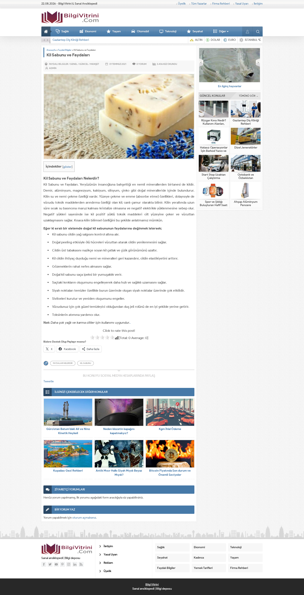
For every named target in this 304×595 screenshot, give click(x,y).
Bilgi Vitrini (152, 584)
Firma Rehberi (221, 3)
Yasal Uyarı (241, 3)
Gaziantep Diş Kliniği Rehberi (71, 40)
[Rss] (81, 564)
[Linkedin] (74, 564)
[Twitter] (50, 564)
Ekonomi (90, 31)
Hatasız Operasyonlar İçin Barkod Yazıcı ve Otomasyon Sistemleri (213, 151)
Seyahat (198, 31)
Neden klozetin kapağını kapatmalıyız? (119, 431)
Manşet (94, 64)
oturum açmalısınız (84, 517)
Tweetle (48, 381)
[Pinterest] (62, 564)
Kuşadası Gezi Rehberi (68, 470)
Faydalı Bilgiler (65, 49)
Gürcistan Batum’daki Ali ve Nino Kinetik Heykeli (68, 431)
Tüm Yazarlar (199, 3)
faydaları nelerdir (63, 363)
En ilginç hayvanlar (229, 86)
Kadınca (199, 557)
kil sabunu (85, 363)
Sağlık (65, 31)
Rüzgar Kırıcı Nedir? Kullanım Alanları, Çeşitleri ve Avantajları (214, 124)
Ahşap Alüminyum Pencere (245, 203)
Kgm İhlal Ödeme (170, 429)
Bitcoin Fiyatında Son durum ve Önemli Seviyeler (170, 473)
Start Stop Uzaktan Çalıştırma (214, 176)
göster (67, 167)
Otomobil (143, 31)
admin (52, 68)
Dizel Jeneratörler (245, 147)
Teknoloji (170, 31)
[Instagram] (68, 564)
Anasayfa (46, 31)
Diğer (222, 31)
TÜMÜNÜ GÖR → (249, 95)
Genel (73, 64)
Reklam (108, 563)
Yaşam (116, 31)
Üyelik (182, 3)
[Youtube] (56, 564)
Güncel (83, 64)
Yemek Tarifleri (203, 568)
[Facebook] (43, 564)
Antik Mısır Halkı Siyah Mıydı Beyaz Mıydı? (119, 473)
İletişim (258, 3)
